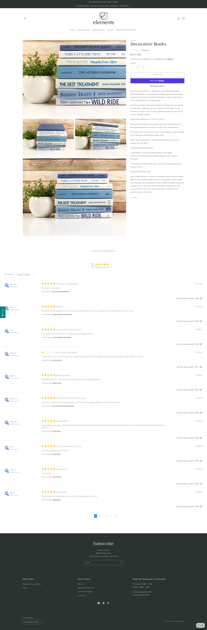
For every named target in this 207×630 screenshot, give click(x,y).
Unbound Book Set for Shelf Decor (62, 314)
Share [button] (135, 198)
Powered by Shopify (179, 621)
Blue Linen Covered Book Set (61, 292)
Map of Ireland (57, 477)
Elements (171, 621)
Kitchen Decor (57, 431)
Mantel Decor (57, 454)
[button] (25, 18)
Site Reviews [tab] (9, 274)
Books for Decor (57, 383)
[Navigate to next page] (115, 516)
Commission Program (85, 592)
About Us (81, 584)
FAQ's (25, 588)
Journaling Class (57, 360)
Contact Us (81, 595)
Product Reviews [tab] (23, 274)
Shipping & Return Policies (32, 584)
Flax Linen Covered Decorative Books (63, 406)
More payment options (157, 86)
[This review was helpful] (196, 298)
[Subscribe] (120, 562)
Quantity (133, 63)
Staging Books (57, 500)
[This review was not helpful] (200, 298)
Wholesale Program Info (86, 588)
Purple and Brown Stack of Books (62, 337)
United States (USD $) (31, 622)
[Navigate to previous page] (91, 516)
